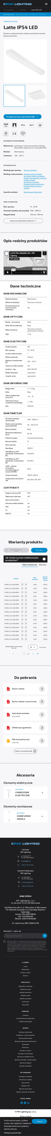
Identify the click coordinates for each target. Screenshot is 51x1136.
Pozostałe (25, 1004)
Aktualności (25, 969)
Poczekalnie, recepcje (38, 178)
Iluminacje (25, 1001)
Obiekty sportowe (25, 998)
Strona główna (9, 10)
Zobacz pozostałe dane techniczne (22, 221)
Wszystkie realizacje (25, 986)
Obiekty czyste (25, 995)
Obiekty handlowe (26, 992)
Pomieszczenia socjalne (33, 174)
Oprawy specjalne (25, 1066)
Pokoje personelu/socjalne (31, 181)
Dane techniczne (9, 14)
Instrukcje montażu (25, 1079)
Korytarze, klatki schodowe (34, 176)
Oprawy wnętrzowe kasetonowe (25, 1041)
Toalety (27, 178)
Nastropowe (28, 192)
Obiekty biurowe (25, 989)
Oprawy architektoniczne (25, 1056)
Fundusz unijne (26, 972)
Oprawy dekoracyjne (25, 1038)
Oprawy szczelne (30, 170)
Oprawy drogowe (25, 1063)
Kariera (25, 975)
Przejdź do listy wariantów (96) (20, 117)
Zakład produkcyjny (25, 1021)
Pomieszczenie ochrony (32, 186)
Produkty (22, 10)
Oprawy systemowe (25, 1032)
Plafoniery (25, 1047)
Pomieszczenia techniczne (34, 184)
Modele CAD (25, 1085)
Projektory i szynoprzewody (25, 1035)
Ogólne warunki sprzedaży (25, 1092)
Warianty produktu (22, 14)
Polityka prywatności (12, 1133)
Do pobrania (34, 14)
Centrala (25, 1015)
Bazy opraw (26, 1082)
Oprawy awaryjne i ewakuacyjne (25, 1060)
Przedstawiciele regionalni (25, 1018)
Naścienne (38, 192)
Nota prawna (25, 1116)
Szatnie (27, 180)
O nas (25, 966)
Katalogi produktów (25, 1076)
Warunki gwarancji (25, 1089)
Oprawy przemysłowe (25, 1053)
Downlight (25, 1044)
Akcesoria (42, 14)
